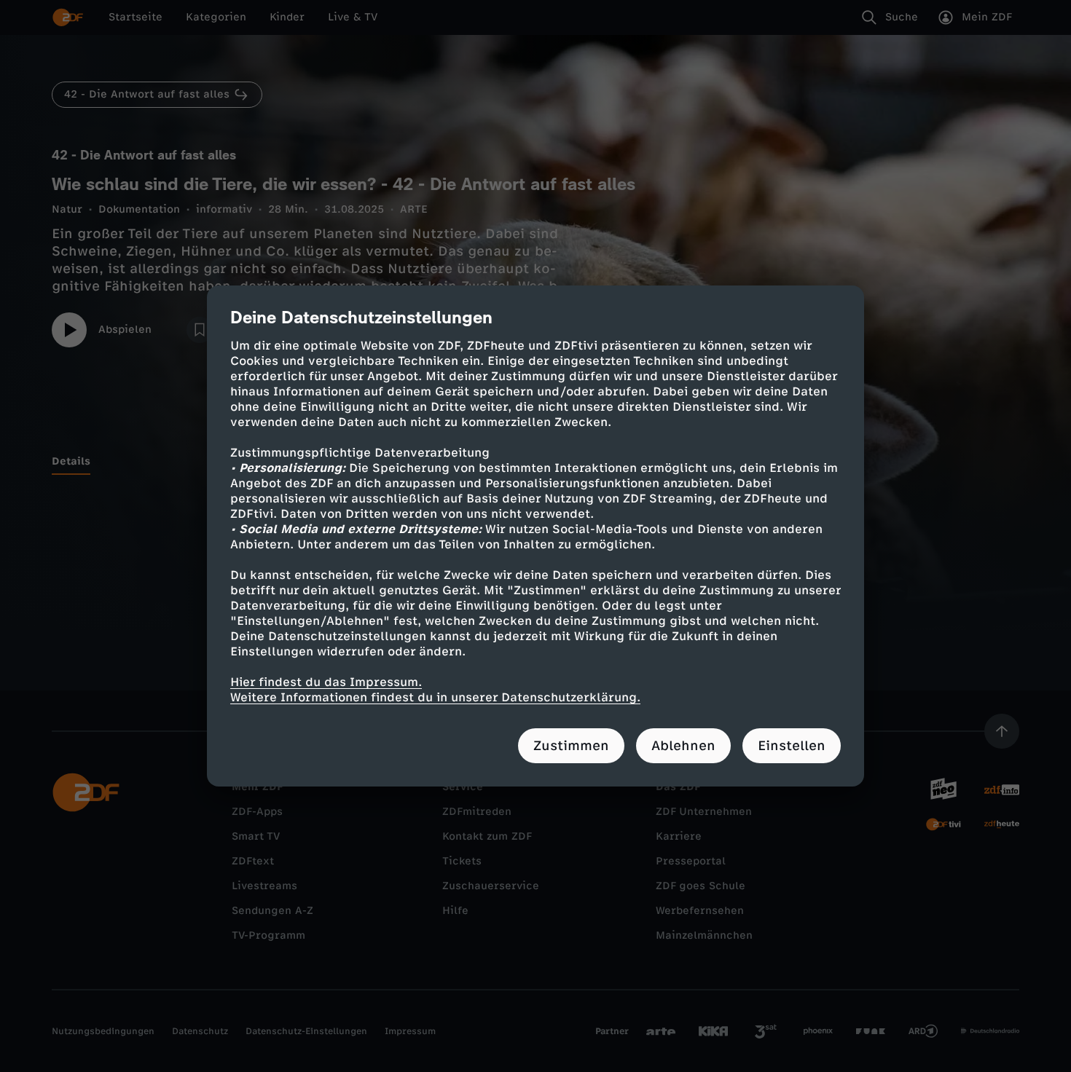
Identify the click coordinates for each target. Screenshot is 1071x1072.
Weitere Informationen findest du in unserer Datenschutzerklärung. (435, 697)
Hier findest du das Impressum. (326, 682)
